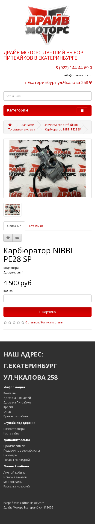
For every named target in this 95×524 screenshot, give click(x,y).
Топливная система (21, 129)
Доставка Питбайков (17, 402)
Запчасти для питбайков (60, 125)
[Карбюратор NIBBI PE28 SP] (47, 168)
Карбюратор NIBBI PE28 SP (63, 129)
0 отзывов (32, 322)
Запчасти (27, 125)
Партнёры (10, 455)
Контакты (9, 393)
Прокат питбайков (15, 416)
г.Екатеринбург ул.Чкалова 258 (57, 82)
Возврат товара (14, 429)
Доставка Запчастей (17, 398)
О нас (7, 412)
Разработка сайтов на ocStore (23, 503)
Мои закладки (13, 482)
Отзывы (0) (36, 226)
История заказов (15, 477)
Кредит (8, 407)
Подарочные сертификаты (21, 451)
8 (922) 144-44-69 (73, 67)
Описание (14, 226)
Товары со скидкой (16, 460)
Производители (14, 446)
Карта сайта (11, 433)
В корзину (47, 312)
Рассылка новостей (16, 486)
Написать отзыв (51, 322)
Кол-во (8, 291)
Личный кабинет (15, 472)
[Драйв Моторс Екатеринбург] (47, 25)
